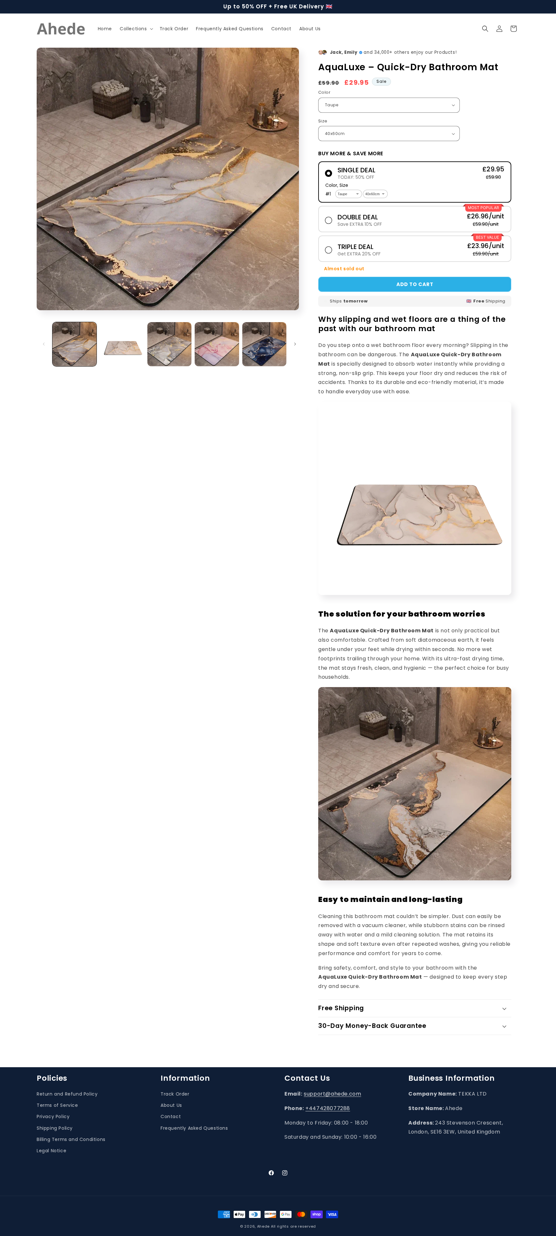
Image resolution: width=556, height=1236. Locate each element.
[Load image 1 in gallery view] (74, 344)
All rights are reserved (293, 1226)
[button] (136, 28)
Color (324, 92)
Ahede (263, 1226)
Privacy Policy (53, 1116)
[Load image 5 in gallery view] (264, 344)
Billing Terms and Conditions (71, 1139)
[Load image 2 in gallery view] (122, 344)
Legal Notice (51, 1150)
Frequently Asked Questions (194, 1128)
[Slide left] (44, 344)
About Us (171, 1105)
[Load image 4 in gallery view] (217, 344)
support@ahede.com (332, 1093)
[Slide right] (295, 344)
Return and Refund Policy (67, 1094)
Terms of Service (57, 1105)
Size (323, 121)
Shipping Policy (55, 1128)
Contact (171, 1116)
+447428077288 (327, 1108)
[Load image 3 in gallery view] (169, 344)
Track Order (175, 1094)
